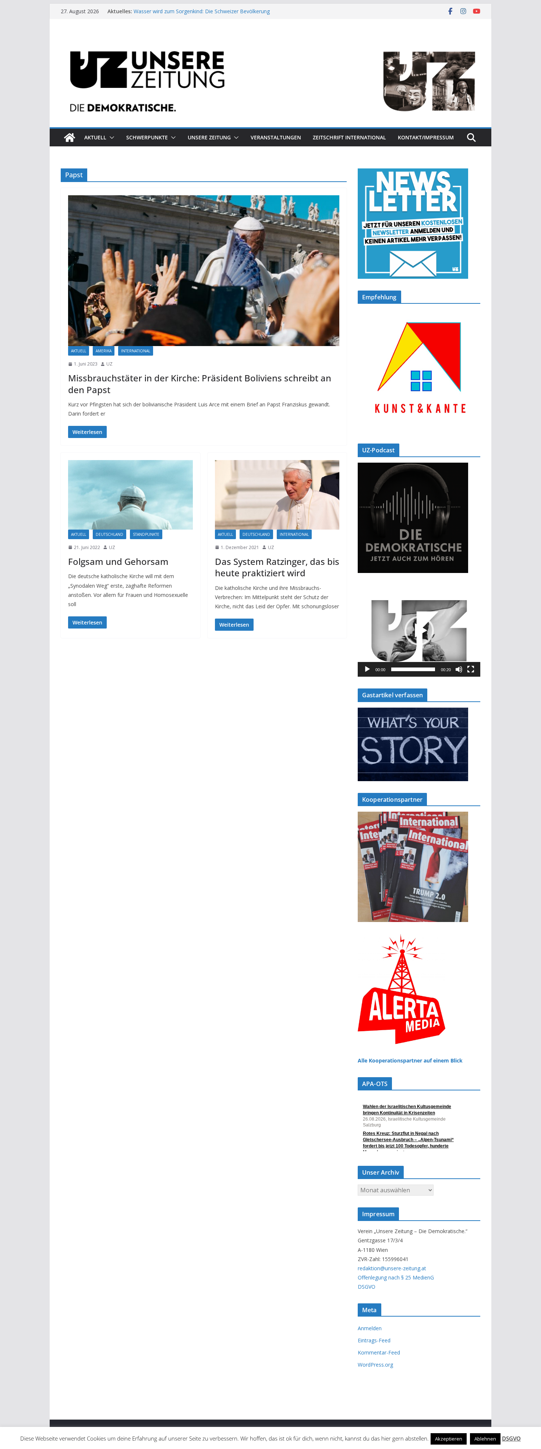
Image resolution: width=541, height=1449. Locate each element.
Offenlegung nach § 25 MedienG (396, 1277)
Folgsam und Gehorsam (118, 561)
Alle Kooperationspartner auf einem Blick (410, 1060)
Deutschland (109, 534)
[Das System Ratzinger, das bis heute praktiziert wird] (277, 494)
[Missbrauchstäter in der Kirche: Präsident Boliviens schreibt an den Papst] (203, 270)
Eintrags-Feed (374, 1340)
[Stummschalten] (459, 669)
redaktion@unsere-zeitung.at (392, 1268)
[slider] (413, 669)
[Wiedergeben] (367, 669)
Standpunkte (146, 534)
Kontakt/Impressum (426, 137)
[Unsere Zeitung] (270, 42)
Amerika (104, 350)
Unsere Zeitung (209, 137)
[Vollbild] (470, 669)
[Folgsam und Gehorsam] (130, 494)
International (135, 350)
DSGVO (366, 1286)
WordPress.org (375, 1364)
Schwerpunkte (147, 137)
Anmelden (370, 1328)
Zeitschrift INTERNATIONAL (349, 137)
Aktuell (95, 137)
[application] (419, 631)
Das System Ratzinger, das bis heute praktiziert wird (277, 567)
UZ (109, 364)
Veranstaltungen (276, 137)
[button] (110, 137)
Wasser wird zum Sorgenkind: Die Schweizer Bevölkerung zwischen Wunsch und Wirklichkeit (202, 15)
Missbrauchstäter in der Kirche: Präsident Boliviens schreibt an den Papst (199, 383)
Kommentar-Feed (379, 1352)
